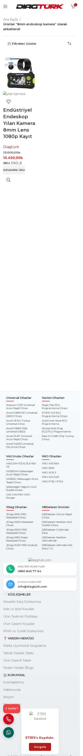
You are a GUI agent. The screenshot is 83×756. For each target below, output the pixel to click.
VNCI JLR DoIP (50, 477)
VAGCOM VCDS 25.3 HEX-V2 (21, 465)
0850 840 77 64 (29, 571)
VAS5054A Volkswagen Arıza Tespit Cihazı (19, 473)
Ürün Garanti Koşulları (19, 624)
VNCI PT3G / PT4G (52, 481)
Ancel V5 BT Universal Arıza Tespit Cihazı (19, 438)
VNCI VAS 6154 (50, 463)
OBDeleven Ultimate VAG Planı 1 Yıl (57, 547)
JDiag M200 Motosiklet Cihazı (19, 523)
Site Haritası (12, 704)
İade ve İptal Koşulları (18, 609)
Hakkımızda (12, 690)
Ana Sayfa (10, 19)
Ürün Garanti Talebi (17, 660)
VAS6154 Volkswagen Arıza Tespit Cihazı (22, 480)
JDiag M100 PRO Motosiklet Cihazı (16, 516)
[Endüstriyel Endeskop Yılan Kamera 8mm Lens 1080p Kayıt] (21, 73)
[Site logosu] (40, 6)
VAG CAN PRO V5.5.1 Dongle (18, 496)
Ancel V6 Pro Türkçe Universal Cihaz (18, 422)
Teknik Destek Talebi (18, 653)
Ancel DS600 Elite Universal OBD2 (16, 430)
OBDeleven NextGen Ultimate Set (54, 539)
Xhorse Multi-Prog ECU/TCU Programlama (56, 430)
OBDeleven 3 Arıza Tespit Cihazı (57, 516)
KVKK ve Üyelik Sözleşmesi (23, 631)
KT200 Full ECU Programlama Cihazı (54, 414)
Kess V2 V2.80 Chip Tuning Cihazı (58, 438)
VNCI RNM (48, 468)
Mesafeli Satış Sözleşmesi (22, 602)
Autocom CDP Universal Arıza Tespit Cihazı (20, 407)
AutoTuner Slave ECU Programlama (54, 422)
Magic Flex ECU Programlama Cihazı (54, 407)
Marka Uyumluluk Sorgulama (24, 646)
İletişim (8, 697)
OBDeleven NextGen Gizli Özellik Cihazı (57, 523)
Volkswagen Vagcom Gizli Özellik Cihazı (21, 488)
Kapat (11, 708)
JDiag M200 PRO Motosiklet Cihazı (16, 531)
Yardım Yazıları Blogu (18, 668)
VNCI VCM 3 (49, 472)
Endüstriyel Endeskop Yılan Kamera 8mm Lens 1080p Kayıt (19, 123)
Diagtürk (11, 147)
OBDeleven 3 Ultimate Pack (55, 531)
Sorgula (40, 746)
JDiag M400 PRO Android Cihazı (21, 547)
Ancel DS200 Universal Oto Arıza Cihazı (20, 445)
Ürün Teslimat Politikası (20, 616)
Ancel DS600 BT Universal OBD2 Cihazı (21, 414)
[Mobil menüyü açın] (5, 6)
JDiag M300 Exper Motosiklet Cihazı (17, 539)
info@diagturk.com (32, 586)
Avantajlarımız (13, 682)
